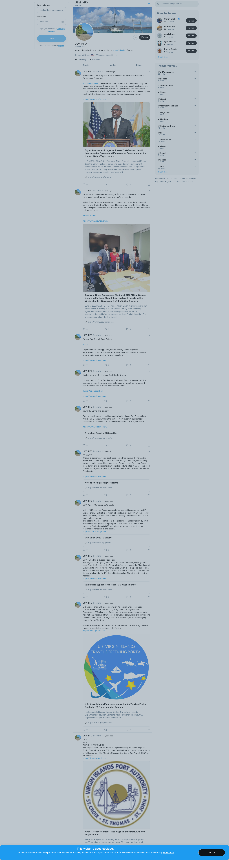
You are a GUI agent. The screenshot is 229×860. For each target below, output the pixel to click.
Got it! (212, 853)
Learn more (168, 853)
